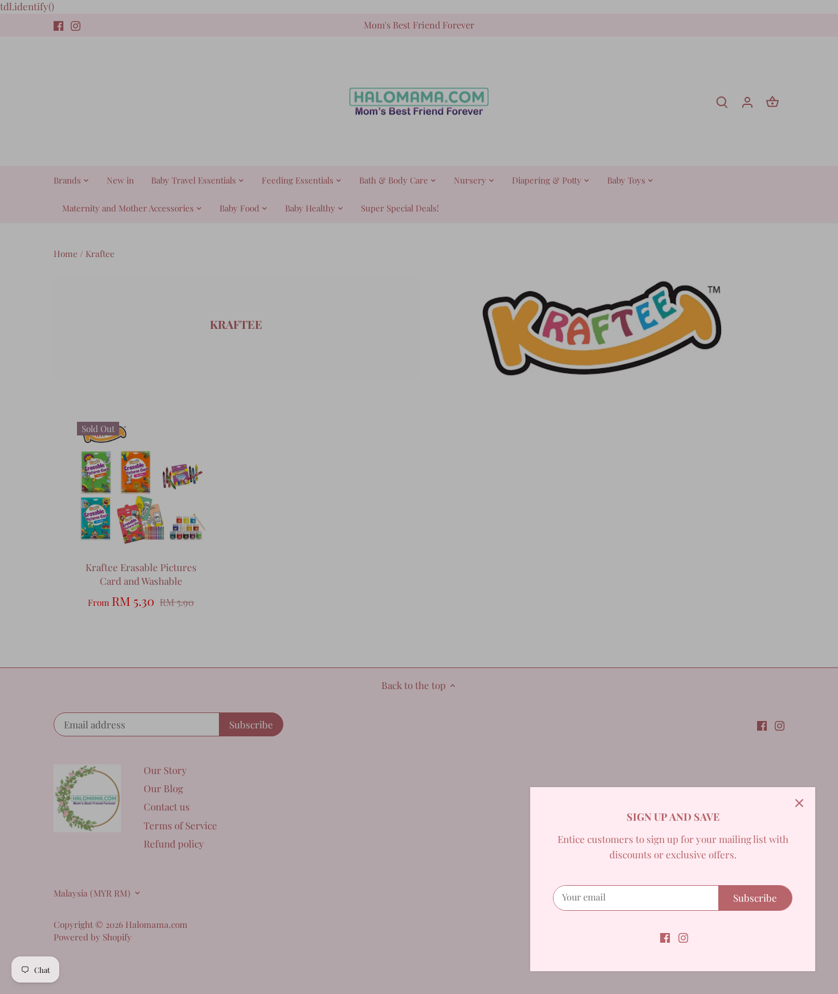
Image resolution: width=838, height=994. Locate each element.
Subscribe (755, 897)
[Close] (799, 803)
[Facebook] (665, 937)
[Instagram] (683, 937)
